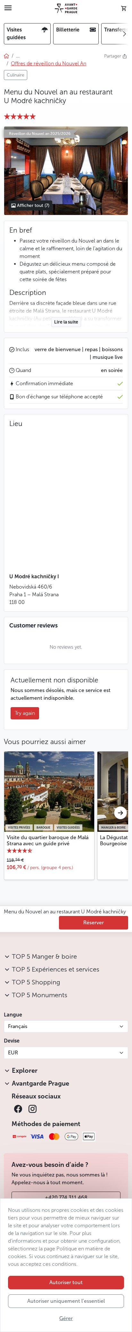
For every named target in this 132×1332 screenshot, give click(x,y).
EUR (13, 1053)
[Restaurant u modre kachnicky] (65, 171)
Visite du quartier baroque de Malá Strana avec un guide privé (47, 840)
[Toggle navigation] (8, 8)
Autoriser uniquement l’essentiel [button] (66, 1301)
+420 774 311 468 (66, 1197)
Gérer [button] (66, 1318)
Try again (25, 713)
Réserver (93, 922)
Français (17, 1026)
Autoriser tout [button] (66, 1282)
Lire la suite (66, 322)
